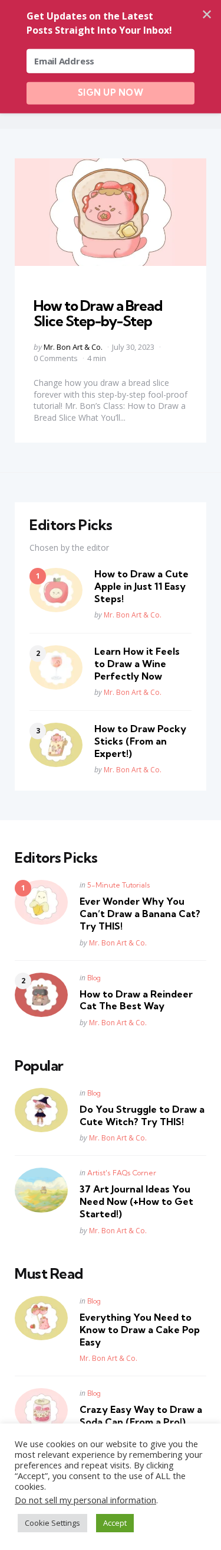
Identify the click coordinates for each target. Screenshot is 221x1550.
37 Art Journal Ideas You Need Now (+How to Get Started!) (136, 1201)
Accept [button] (115, 1522)
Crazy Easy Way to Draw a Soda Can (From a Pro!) (141, 1415)
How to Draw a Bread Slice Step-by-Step (98, 313)
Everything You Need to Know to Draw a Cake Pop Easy (140, 1329)
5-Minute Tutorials (118, 884)
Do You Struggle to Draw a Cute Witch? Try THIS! (142, 1115)
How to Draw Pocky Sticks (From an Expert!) (140, 741)
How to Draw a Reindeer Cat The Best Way (136, 1000)
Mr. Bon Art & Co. (73, 347)
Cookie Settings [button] (52, 1522)
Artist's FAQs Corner (121, 1172)
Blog (94, 977)
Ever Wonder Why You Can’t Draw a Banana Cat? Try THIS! (140, 913)
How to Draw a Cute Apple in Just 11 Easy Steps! (141, 586)
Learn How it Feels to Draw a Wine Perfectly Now (137, 663)
